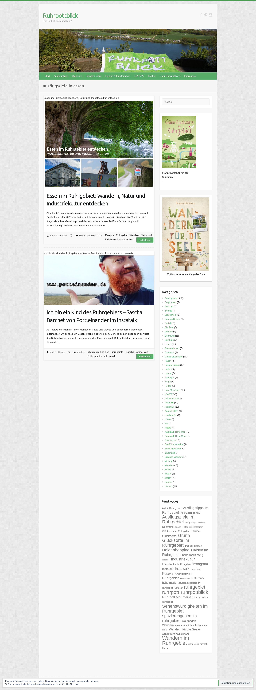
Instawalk (169, 407)
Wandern (77, 76)
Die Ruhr (169, 327)
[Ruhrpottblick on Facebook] (201, 15)
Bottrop (168, 310)
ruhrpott (170, 592)
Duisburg (169, 340)
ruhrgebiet (194, 587)
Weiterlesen (145, 240)
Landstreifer (171, 415)
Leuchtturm (185, 578)
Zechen (168, 486)
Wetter (168, 473)
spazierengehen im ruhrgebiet (179, 618)
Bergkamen (170, 302)
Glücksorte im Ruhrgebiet (176, 531)
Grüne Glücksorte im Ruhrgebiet (176, 540)
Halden (198, 545)
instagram (200, 564)
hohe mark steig (192, 555)
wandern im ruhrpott (197, 644)
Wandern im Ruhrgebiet (175, 640)
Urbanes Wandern (174, 457)
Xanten (168, 482)
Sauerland (170, 452)
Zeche (165, 648)
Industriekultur (94, 76)
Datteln (168, 323)
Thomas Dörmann (58, 235)
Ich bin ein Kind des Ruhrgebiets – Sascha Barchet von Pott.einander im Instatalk (94, 316)
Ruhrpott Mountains (177, 597)
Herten (168, 386)
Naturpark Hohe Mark (175, 432)
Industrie (165, 560)
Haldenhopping (172, 365)
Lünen (168, 419)
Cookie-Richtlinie (70, 684)
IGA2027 (169, 394)
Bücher (152, 76)
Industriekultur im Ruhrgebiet (176, 564)
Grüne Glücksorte (94, 235)
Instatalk (81, 352)
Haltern (168, 369)
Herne (168, 381)
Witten (168, 478)
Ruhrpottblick (60, 15)
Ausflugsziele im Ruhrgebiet (178, 519)
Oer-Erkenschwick (174, 444)
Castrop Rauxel (172, 319)
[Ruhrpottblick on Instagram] (210, 15)
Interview (195, 569)
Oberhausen (171, 440)
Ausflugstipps (61, 76)
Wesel (168, 469)
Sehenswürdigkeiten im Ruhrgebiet (185, 608)
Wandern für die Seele (184, 629)
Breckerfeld (170, 315)
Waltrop (168, 461)
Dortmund (169, 335)
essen (178, 527)
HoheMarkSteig (172, 390)
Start (47, 76)
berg (187, 522)
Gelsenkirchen (172, 348)
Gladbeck (169, 352)
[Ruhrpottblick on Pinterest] (205, 15)
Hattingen (169, 377)
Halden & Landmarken (117, 76)
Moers (168, 427)
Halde (189, 545)
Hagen (168, 361)
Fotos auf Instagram (193, 527)
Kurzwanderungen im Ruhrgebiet (178, 575)
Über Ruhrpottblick (170, 76)
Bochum (169, 306)
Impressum (190, 76)
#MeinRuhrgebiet (171, 508)
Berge (193, 523)
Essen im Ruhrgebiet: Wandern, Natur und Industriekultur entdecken (95, 200)
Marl (167, 423)
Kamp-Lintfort (171, 411)
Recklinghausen (173, 448)
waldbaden (189, 621)
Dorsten (169, 331)
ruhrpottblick (194, 592)
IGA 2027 (139, 76)
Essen (82, 235)
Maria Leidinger (57, 352)
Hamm (168, 373)
